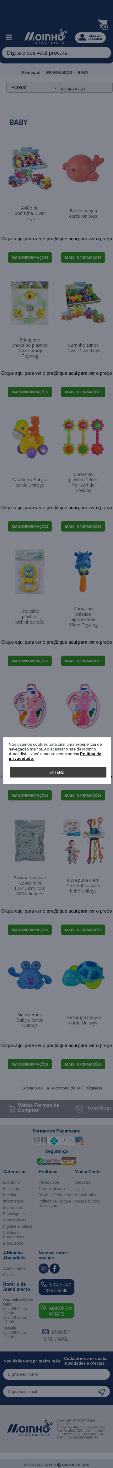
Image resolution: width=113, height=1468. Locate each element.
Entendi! (58, 772)
